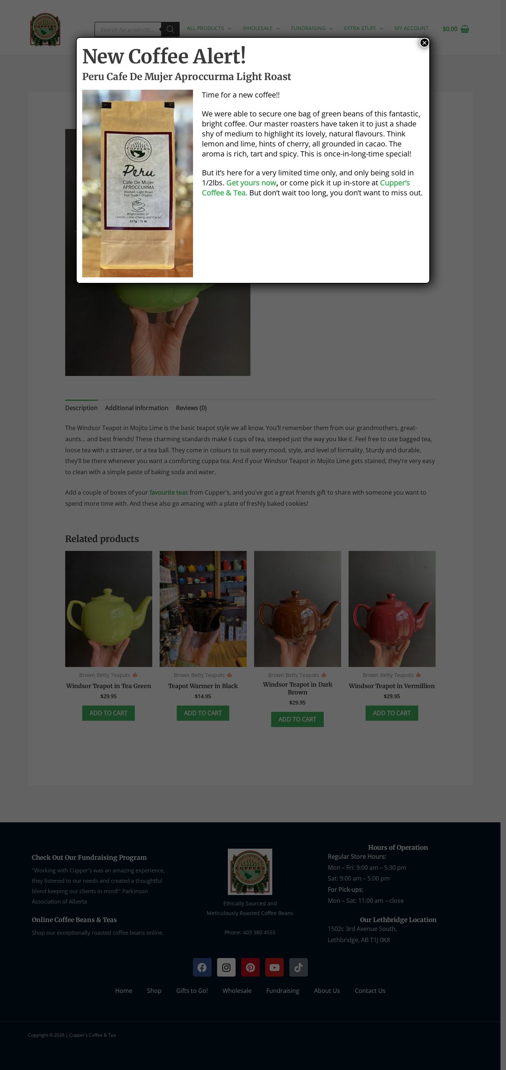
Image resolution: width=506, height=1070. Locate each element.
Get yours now (251, 183)
